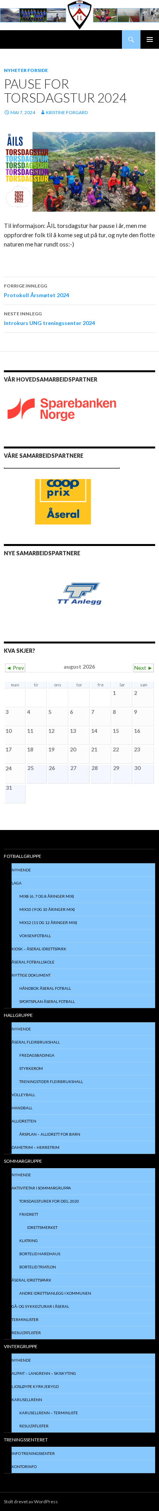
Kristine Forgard (67, 112)
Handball (22, 1107)
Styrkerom (31, 1068)
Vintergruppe (20, 1346)
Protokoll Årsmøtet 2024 (36, 290)
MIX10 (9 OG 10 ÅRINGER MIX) (47, 909)
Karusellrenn (27, 1399)
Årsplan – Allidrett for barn (49, 1134)
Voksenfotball (35, 935)
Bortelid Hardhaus (39, 1253)
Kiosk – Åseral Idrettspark (39, 948)
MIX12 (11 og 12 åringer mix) (48, 922)
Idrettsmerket (42, 1227)
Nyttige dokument (31, 975)
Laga (17, 883)
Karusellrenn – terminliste (48, 1412)
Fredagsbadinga (36, 1055)
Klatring (28, 1240)
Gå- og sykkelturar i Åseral (40, 1306)
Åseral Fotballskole (33, 962)
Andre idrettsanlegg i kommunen (55, 1293)
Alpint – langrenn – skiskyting (44, 1373)
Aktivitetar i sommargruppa (41, 1188)
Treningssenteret (26, 1440)
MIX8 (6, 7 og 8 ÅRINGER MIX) (46, 896)
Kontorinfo (24, 1466)
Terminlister (25, 1319)
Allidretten (24, 1121)
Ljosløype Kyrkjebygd (35, 1386)
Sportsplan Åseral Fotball (47, 1001)
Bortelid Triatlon (37, 1267)
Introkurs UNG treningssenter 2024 (49, 318)
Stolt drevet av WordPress (31, 1501)
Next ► (143, 667)
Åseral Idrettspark (31, 1280)
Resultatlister (26, 1332)
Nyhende (21, 870)
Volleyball (23, 1094)
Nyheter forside (26, 70)
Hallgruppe (18, 1015)
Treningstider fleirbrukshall (51, 1081)
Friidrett (28, 1214)
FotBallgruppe (22, 856)
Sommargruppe (23, 1161)
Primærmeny (149, 39)
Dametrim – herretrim (35, 1147)
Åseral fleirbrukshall (36, 1042)
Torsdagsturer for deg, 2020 (49, 1201)
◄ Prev (15, 667)
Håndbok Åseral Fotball (45, 988)
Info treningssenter (33, 1453)
